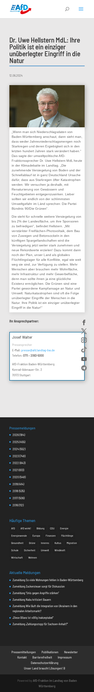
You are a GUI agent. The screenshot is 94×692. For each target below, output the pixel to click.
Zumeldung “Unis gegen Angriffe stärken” (36, 593)
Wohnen (32, 557)
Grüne (32, 542)
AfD (13, 528)
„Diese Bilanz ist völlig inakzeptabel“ (33, 617)
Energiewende (19, 535)
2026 (16, 435)
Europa (36, 535)
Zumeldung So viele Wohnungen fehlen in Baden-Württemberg (48, 580)
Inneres (45, 542)
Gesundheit (17, 542)
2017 (15, 498)
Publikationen (50, 652)
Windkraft (60, 550)
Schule (14, 550)
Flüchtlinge (67, 535)
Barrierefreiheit (42, 657)
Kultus (58, 542)
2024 (16, 449)
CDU (52, 528)
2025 (16, 442)
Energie (64, 528)
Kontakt (22, 657)
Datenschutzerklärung (44, 663)
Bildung (40, 528)
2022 (16, 463)
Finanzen (51, 535)
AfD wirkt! (26, 528)
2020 (16, 477)
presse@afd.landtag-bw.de (38, 350)
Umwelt (45, 550)
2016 (15, 505)
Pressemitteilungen (23, 652)
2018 (15, 491)
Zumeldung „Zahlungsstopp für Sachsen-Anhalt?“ (40, 624)
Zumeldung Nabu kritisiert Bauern (32, 599)
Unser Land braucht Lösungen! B (44, 668)
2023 (16, 456)
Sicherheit (29, 550)
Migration (72, 542)
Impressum (65, 657)
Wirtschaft (17, 557)
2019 (15, 484)
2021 (15, 470)
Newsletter (71, 652)
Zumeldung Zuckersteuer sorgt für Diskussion (39, 586)
